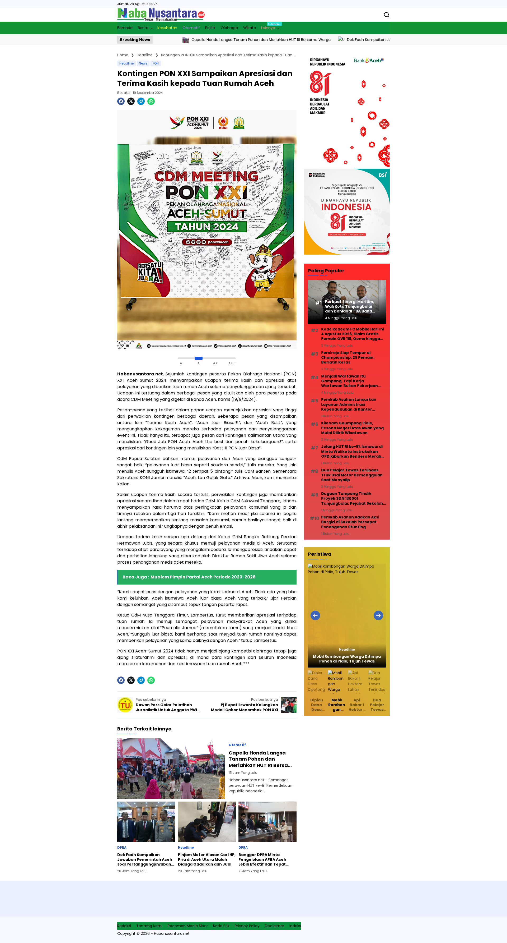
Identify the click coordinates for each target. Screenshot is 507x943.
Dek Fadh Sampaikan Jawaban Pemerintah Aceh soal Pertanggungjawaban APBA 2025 (384, 39)
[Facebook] (121, 101)
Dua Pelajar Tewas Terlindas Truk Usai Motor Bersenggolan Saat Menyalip (352, 475)
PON (156, 63)
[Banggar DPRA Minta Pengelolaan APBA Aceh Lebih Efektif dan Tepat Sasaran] (267, 822)
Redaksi (123, 92)
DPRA (121, 847)
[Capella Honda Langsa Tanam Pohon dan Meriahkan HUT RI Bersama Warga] (171, 768)
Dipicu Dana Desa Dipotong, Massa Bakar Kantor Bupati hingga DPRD (316, 705)
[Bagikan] (386, 15)
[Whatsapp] (151, 101)
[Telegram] (141, 101)
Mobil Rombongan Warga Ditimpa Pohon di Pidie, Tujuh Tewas (347, 659)
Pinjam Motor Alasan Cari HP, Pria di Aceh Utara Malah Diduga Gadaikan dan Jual (207, 859)
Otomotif (237, 745)
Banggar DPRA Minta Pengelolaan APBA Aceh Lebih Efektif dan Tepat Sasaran (262, 859)
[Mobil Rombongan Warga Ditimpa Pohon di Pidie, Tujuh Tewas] (347, 616)
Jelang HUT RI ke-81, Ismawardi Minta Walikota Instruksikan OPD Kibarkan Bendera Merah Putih (352, 451)
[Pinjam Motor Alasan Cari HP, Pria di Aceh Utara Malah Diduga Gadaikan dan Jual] (207, 822)
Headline (126, 63)
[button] (315, 615)
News (143, 63)
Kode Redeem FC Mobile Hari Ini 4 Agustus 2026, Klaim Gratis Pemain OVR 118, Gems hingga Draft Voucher (352, 334)
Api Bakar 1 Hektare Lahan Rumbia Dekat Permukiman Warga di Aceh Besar (356, 705)
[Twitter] (131, 101)
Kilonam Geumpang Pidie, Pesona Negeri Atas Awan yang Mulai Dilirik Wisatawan (352, 428)
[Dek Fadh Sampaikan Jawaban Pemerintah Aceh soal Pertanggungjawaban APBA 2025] (299, 39)
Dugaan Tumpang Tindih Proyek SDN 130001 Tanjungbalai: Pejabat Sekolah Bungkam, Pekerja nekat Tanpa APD (353, 498)
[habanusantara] (161, 14)
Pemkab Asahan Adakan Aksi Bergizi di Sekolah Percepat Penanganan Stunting (350, 522)
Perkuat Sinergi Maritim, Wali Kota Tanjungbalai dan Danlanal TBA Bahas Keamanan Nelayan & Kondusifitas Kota (349, 306)
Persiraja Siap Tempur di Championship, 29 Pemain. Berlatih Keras (347, 357)
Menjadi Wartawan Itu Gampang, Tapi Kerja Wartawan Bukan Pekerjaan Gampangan (349, 381)
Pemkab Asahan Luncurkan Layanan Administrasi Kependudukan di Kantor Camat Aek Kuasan (348, 404)
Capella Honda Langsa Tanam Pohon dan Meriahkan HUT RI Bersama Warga (218, 39)
